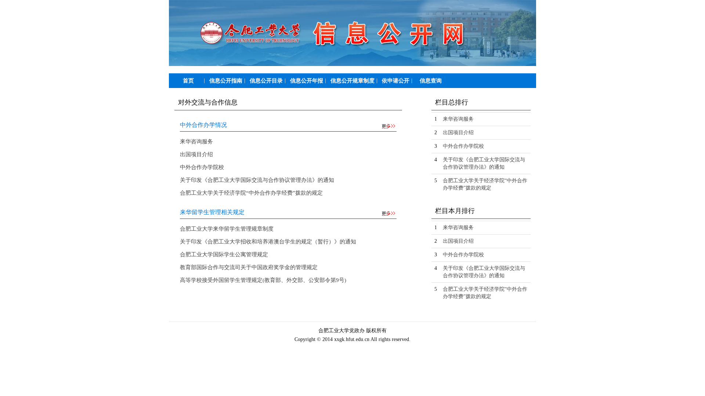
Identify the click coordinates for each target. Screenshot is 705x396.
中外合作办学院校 (202, 167)
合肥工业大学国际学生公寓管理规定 (224, 254)
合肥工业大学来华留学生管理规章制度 (227, 229)
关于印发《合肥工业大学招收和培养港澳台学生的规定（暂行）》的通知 (268, 242)
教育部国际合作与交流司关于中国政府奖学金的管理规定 (249, 267)
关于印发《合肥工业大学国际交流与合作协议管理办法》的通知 (257, 180)
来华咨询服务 (196, 141)
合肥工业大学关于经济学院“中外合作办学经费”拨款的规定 (251, 193)
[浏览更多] (389, 126)
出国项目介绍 (196, 154)
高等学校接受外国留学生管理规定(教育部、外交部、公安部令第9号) (263, 280)
